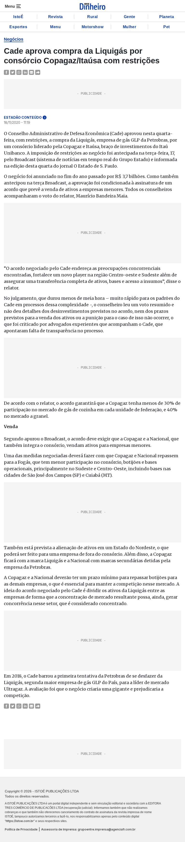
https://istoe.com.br (20, 821)
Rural (92, 17)
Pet (166, 27)
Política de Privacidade (21, 829)
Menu (55, 27)
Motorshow (92, 27)
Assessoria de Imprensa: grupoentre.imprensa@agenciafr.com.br (88, 829)
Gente (129, 17)
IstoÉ (18, 17)
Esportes (18, 27)
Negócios (13, 39)
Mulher (129, 27)
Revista (55, 17)
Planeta (166, 17)
